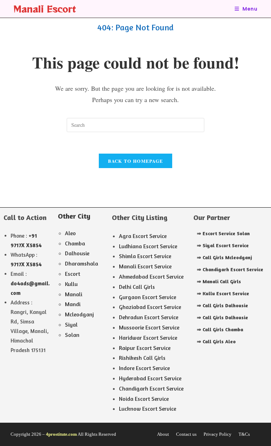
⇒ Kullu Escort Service (223, 293)
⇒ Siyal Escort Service (223, 245)
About (163, 434)
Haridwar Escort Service (148, 337)
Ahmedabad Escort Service (151, 276)
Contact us (186, 434)
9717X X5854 (26, 264)
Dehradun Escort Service (148, 317)
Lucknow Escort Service (147, 408)
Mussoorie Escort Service (149, 327)
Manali (73, 294)
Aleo (70, 233)
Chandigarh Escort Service (151, 388)
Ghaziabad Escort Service (150, 306)
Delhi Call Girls (137, 286)
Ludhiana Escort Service (148, 246)
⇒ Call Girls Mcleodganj (224, 257)
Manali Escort (44, 8)
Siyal (71, 324)
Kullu (71, 283)
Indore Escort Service (144, 367)
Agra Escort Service (143, 235)
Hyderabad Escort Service (150, 378)
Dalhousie (77, 253)
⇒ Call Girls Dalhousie (222, 305)
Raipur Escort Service (144, 347)
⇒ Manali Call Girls (219, 281)
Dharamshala (81, 263)
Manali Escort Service (145, 266)
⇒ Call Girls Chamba (220, 329)
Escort (72, 273)
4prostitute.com (61, 434)
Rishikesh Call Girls (142, 357)
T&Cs (244, 434)
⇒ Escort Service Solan (223, 233)
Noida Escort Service (144, 398)
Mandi (72, 304)
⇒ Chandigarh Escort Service (230, 269)
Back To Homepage (135, 160)
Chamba (75, 243)
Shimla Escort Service (145, 256)
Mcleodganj (79, 314)
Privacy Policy (217, 434)
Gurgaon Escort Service (147, 297)
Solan (72, 334)
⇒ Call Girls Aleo (216, 341)
